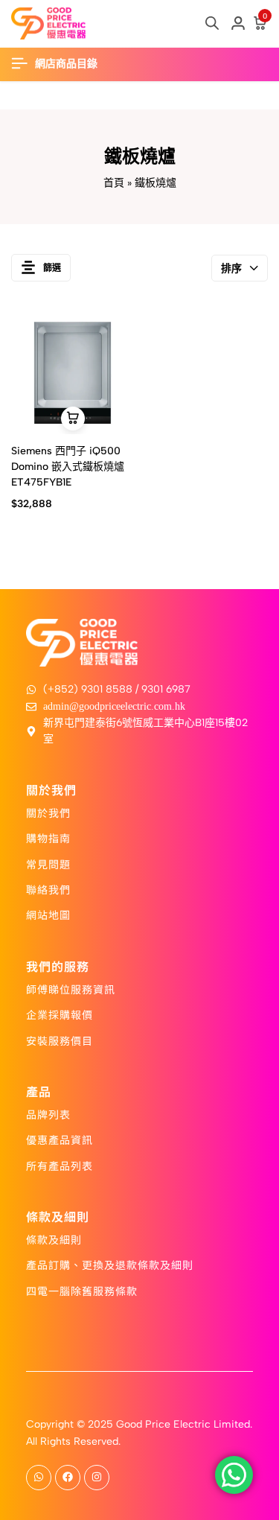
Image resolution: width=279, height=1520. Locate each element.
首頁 (113, 183)
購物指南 (48, 837)
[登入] (238, 24)
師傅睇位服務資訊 (70, 989)
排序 (231, 268)
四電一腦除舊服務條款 (82, 1290)
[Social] (38, 1477)
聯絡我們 (48, 889)
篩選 (52, 268)
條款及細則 (54, 1239)
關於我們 (48, 812)
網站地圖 (48, 914)
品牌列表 (48, 1114)
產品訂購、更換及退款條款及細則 (109, 1264)
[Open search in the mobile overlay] (212, 23)
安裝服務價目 (59, 1040)
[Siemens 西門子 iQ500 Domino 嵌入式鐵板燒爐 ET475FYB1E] (72, 372)
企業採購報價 (59, 1014)
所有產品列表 (59, 1165)
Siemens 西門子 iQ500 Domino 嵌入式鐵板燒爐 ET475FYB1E (67, 467)
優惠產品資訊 (59, 1139)
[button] (73, 418)
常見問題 (48, 863)
